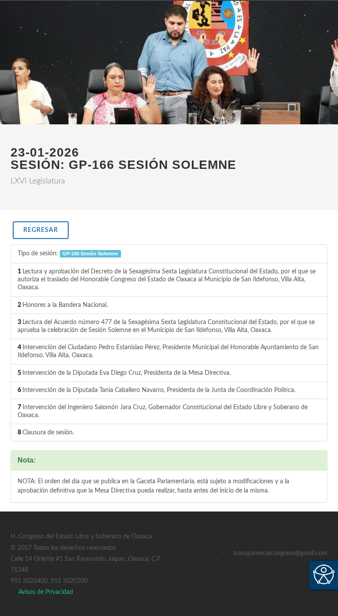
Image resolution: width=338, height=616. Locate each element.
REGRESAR (40, 230)
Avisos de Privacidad (45, 592)
